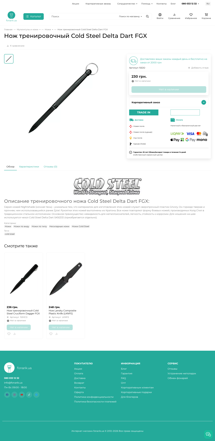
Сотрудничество (126, 3)
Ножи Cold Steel (80, 226)
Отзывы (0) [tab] (50, 166)
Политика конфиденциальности (93, 397)
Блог (173, 3)
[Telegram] (36, 395)
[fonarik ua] (11, 16)
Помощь (145, 3)
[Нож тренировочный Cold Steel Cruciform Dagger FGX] (24, 279)
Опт (123, 382)
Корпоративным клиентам (137, 387)
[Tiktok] (29, 395)
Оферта (79, 392)
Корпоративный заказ (146, 102)
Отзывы (172, 368)
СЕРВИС (173, 363)
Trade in (143, 112)
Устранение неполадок (182, 373)
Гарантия (126, 373)
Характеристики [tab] (29, 166)
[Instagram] (14, 395)
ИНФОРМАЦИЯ (130, 363)
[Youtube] (22, 395)
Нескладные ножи (59, 226)
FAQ (123, 378)
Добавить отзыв (200, 67)
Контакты (161, 3)
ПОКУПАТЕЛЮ (83, 363)
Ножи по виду (21, 226)
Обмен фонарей (178, 378)
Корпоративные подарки (136, 392)
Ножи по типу (39, 226)
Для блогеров (129, 397)
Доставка (79, 378)
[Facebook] (7, 395)
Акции (75, 3)
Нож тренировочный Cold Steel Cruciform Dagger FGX (23, 312)
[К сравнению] (14, 333)
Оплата (78, 373)
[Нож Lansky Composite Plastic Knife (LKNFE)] (65, 279)
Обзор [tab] (10, 166)
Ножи (8, 226)
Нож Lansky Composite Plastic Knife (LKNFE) (62, 312)
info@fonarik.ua (13, 382)
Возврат (79, 382)
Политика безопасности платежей (95, 401)
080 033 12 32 (189, 3)
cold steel (10, 234)
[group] (62, 105)
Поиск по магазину (129, 16)
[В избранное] (9, 333)
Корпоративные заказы (98, 3)
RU (208, 3)
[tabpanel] (107, 206)
